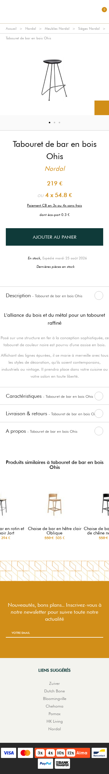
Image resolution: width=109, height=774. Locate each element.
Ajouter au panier (54, 237)
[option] (54, 79)
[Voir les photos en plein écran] (101, 108)
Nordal (30, 28)
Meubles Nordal (57, 28)
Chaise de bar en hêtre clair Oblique (54, 531)
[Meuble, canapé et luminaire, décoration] (54, 11)
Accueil (11, 28)
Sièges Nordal (89, 28)
